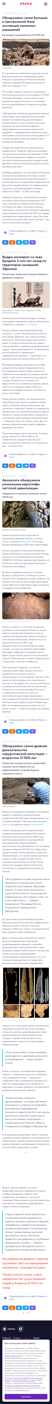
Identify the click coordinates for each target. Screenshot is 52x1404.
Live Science (31, 324)
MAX (11, 234)
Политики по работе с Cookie (23, 1380)
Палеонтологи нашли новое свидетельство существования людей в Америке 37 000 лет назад (23, 1281)
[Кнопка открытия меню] (4, 3)
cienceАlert (37, 824)
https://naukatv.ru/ (11, 1356)
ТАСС (25, 85)
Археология (25, 741)
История (23, 13)
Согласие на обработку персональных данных (22, 1385)
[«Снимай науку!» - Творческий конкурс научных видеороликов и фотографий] (45, 3)
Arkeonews (25, 541)
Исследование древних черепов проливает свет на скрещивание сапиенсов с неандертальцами (25, 1263)
